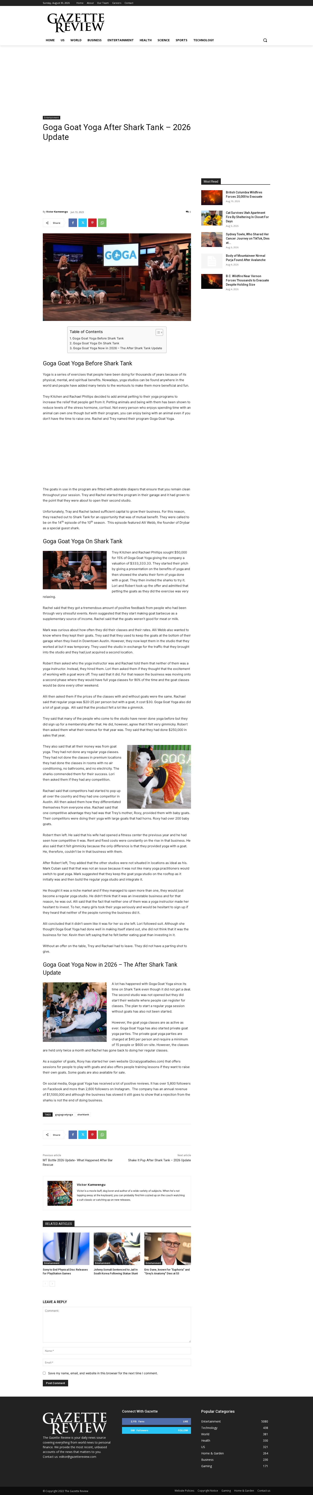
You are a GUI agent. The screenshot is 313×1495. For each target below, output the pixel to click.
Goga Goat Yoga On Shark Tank (96, 343)
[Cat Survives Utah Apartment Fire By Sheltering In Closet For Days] (212, 218)
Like (185, 1421)
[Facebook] (73, 222)
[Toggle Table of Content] (157, 332)
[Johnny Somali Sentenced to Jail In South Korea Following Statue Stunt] (117, 1249)
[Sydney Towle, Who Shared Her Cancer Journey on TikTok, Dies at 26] (212, 239)
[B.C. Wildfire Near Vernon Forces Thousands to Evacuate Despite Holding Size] (212, 281)
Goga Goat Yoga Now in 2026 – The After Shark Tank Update (117, 348)
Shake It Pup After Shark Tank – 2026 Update (159, 1160)
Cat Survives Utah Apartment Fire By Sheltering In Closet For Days (247, 217)
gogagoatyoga (64, 1114)
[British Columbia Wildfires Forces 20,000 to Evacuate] (212, 197)
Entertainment (51, 117)
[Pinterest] (92, 222)
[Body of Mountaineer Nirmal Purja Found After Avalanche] (212, 261)
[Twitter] (82, 222)
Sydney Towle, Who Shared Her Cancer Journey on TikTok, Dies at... (248, 238)
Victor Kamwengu (57, 211)
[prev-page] (45, 1283)
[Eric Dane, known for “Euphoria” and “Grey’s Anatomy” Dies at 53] (167, 1249)
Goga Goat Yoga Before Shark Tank (98, 338)
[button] (265, 40)
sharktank (83, 1114)
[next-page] (52, 1283)
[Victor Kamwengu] (59, 1193)
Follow (183, 1430)
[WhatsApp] (102, 222)
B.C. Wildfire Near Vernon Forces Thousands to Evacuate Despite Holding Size (247, 280)
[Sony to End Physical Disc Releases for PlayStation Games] (66, 1249)
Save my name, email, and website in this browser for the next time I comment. (103, 1373)
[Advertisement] (156, 77)
